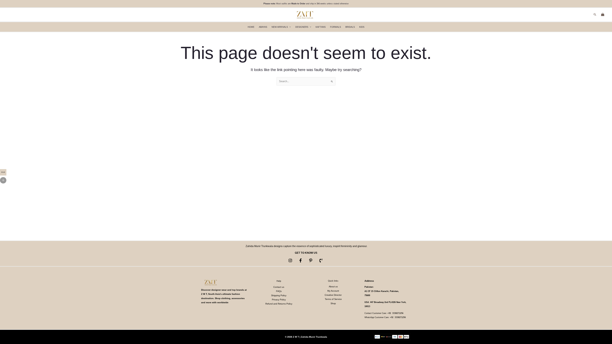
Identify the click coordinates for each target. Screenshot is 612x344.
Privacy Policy (279, 299)
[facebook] (301, 260)
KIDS (361, 27)
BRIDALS (350, 27)
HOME (251, 27)
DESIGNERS (301, 27)
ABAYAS (263, 27)
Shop (333, 303)
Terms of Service (333, 299)
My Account (333, 291)
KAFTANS (321, 27)
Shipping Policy (278, 295)
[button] (595, 15)
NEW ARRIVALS (280, 27)
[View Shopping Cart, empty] (603, 15)
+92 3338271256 (395, 313)
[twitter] (311, 260)
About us (333, 286)
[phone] (321, 260)
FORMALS (335, 27)
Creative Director (333, 295)
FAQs (279, 291)
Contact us (278, 287)
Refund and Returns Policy (278, 303)
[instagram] (291, 260)
